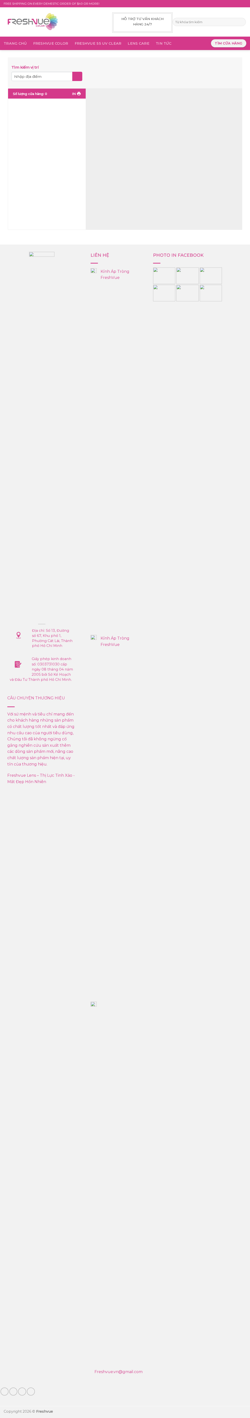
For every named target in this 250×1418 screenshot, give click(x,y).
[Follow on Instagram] (13, 1391)
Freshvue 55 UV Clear (98, 43)
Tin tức (163, 43)
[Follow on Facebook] (4, 1391)
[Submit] (241, 22)
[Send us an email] (31, 1391)
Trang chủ (15, 43)
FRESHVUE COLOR (50, 43)
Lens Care (138, 43)
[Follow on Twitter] (22, 1391)
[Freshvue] (54, 22)
